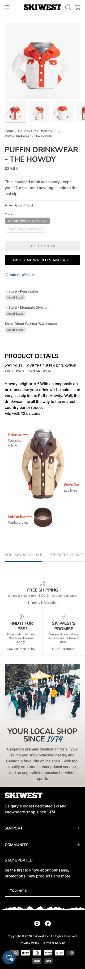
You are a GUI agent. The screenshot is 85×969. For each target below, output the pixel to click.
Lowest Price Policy (21, 649)
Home (9, 131)
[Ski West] (42, 7)
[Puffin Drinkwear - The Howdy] (15, 111)
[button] (67, 7)
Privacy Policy (29, 943)
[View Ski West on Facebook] (47, 923)
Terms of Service (53, 943)
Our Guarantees (63, 649)
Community (16, 844)
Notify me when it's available (42, 260)
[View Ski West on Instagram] (37, 923)
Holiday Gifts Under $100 (38, 131)
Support (13, 828)
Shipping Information (43, 602)
